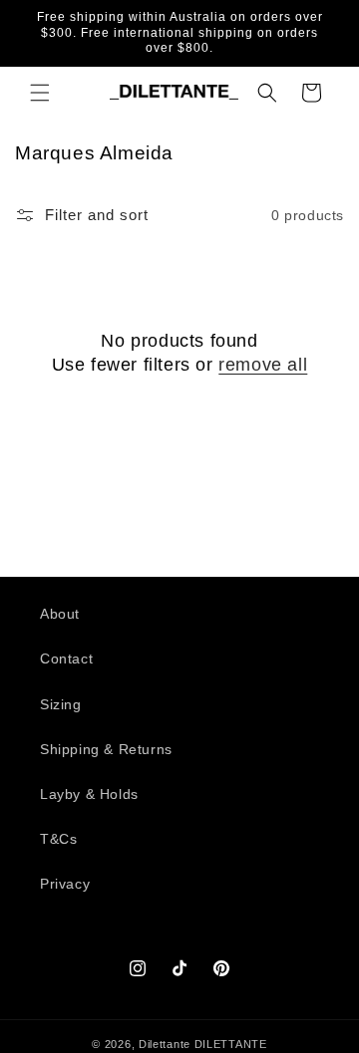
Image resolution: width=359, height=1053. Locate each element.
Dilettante (164, 1044)
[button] (40, 93)
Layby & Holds (89, 794)
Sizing (61, 704)
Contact (66, 658)
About (60, 614)
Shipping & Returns (106, 749)
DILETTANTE (230, 1044)
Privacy (65, 884)
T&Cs (58, 839)
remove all (262, 365)
